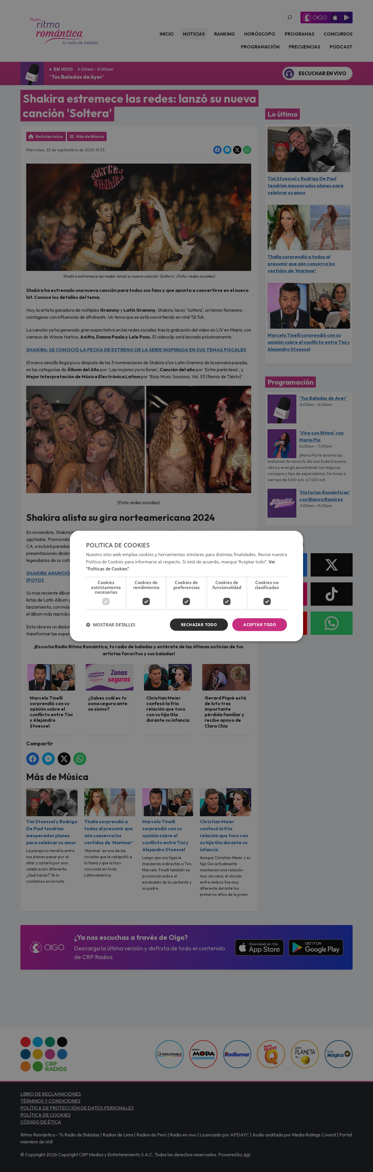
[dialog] (186, 586)
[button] (110, 624)
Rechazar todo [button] (199, 624)
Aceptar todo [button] (259, 624)
